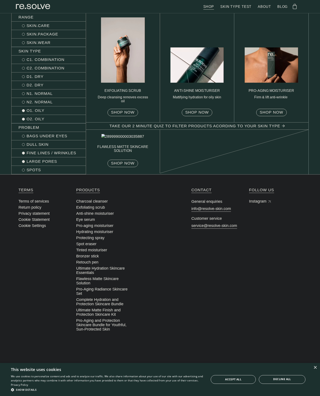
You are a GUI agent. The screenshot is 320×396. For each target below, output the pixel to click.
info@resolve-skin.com (211, 208)
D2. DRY (35, 85)
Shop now (123, 112)
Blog (282, 6)
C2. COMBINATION (45, 68)
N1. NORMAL (40, 93)
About (264, 6)
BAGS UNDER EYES (47, 136)
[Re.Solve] (33, 6)
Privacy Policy (19, 385)
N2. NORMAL (40, 102)
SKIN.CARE (38, 25)
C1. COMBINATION (45, 59)
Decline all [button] (282, 379)
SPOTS (34, 170)
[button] (107, 390)
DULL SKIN (38, 144)
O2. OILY (35, 119)
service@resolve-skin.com (214, 225)
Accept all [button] (233, 379)
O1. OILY (35, 110)
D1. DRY (35, 76)
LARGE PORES (42, 161)
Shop (208, 6)
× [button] (315, 367)
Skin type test (235, 6)
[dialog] (160, 379)
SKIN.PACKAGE (42, 34)
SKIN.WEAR (39, 42)
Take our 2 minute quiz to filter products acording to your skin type (194, 126)
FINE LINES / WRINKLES (51, 153)
